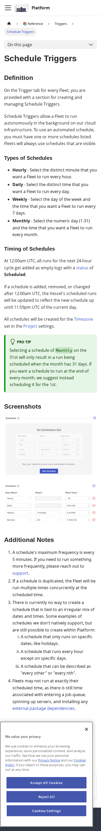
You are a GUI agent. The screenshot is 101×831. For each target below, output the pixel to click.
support (20, 573)
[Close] (86, 729)
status (82, 268)
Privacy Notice (49, 760)
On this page (20, 44)
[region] (46, 774)
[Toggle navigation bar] (8, 8)
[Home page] (9, 24)
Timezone (83, 319)
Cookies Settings (46, 810)
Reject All (46, 796)
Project (30, 326)
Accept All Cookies (46, 782)
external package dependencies (43, 708)
